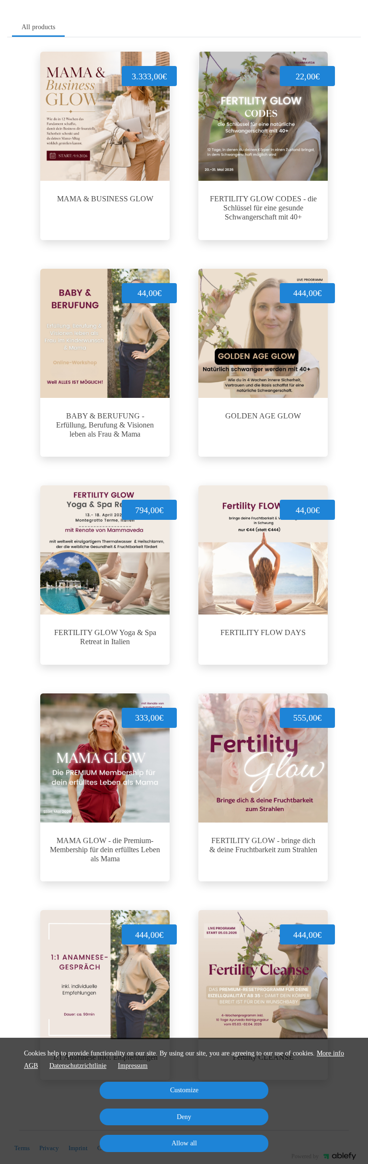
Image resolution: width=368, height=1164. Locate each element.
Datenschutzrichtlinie (77, 1065)
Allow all (184, 1143)
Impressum (133, 1065)
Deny (184, 1116)
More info (330, 1053)
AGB (31, 1065)
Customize (184, 1090)
